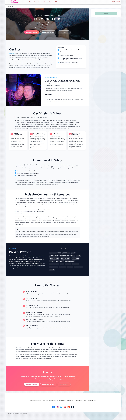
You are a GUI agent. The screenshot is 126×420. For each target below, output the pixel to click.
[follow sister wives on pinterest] (65, 407)
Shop (81, 400)
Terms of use (55, 400)
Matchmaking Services (48, 32)
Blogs (85, 400)
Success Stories (37, 400)
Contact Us (45, 400)
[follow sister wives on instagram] (57, 407)
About (31, 400)
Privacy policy (62, 400)
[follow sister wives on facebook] (53, 407)
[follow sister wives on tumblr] (72, 407)
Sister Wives (12, 53)
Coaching (77, 400)
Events (89, 400)
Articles (94, 400)
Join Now (118, 1)
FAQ (50, 400)
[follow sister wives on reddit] (69, 407)
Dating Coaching (64, 32)
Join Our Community (31, 32)
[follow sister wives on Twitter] (61, 407)
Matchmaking (70, 400)
